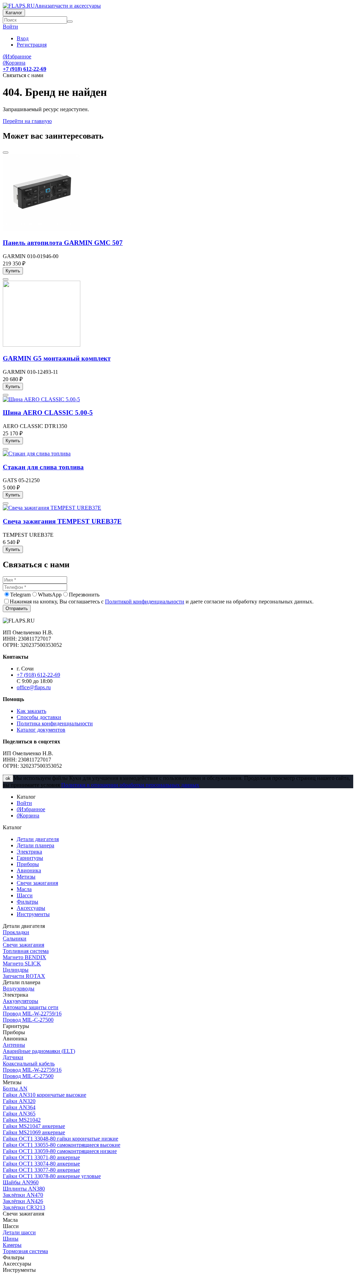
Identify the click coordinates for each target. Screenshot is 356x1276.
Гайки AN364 (19, 1107)
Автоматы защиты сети (30, 1007)
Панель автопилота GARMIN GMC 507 (63, 242)
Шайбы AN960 (21, 1182)
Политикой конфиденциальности (144, 601)
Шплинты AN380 (24, 1189)
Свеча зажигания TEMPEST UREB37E (62, 521)
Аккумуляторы (20, 1001)
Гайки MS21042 (22, 1120)
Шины (10, 1239)
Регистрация (32, 45)
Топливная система (26, 951)
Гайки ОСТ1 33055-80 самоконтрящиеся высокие (61, 1145)
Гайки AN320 (19, 1101)
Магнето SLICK (22, 963)
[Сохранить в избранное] (5, 152)
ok (8, 778)
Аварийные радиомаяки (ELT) (39, 1051)
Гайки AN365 (19, 1114)
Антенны (14, 1045)
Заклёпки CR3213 (24, 1207)
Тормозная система (25, 1251)
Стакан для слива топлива (43, 467)
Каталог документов (41, 730)
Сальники (14, 938)
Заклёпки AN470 (23, 1195)
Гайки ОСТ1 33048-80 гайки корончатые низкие (60, 1139)
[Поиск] (70, 21)
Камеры (12, 1245)
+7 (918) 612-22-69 (24, 69)
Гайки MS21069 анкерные (34, 1132)
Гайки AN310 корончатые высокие (44, 1095)
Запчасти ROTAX (24, 976)
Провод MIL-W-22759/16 (32, 1013)
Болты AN (15, 1089)
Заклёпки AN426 (23, 1201)
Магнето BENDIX (24, 957)
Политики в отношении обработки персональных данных (130, 785)
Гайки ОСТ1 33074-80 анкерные (41, 1164)
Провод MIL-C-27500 (28, 1020)
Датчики (13, 1057)
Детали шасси (19, 1232)
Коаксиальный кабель (29, 1064)
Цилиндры (16, 970)
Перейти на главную (27, 121)
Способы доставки (39, 717)
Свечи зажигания (23, 945)
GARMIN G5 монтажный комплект (57, 358)
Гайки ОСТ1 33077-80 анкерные (41, 1170)
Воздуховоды (18, 988)
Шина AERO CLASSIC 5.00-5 (48, 412)
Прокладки (16, 932)
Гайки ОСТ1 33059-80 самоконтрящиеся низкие (60, 1151)
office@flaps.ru (34, 687)
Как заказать (31, 711)
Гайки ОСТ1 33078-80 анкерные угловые (52, 1176)
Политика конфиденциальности (55, 723)
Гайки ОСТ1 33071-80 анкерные (41, 1157)
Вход (23, 38)
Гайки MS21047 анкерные (34, 1126)
